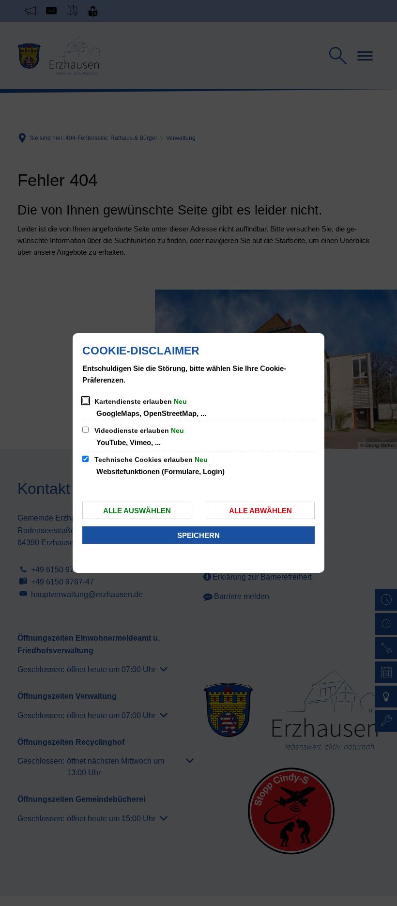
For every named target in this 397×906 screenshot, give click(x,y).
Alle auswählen (137, 511)
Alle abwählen (260, 511)
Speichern (198, 535)
